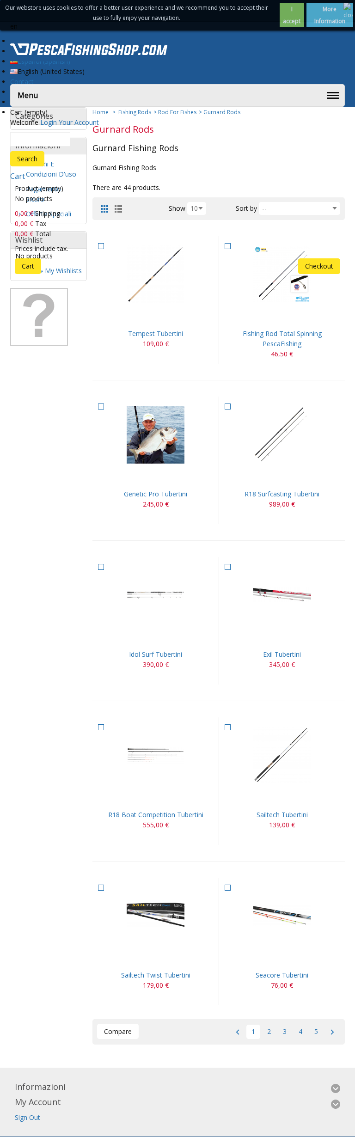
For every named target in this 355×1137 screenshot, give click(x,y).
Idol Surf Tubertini (155, 654)
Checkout (319, 266)
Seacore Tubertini (282, 975)
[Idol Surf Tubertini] (155, 595)
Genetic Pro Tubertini (155, 493)
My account (38, 1101)
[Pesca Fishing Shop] (88, 50)
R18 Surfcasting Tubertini (282, 493)
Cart (17, 176)
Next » (332, 1032)
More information (329, 15)
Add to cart (144, 317)
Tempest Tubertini (155, 333)
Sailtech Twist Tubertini (155, 975)
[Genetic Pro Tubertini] (155, 434)
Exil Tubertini (282, 654)
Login (48, 122)
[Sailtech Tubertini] (282, 755)
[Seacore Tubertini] (282, 915)
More (167, 317)
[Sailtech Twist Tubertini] (155, 915)
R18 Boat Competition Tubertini (155, 814)
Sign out (27, 1117)
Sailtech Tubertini (282, 814)
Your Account (79, 122)
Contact (22, 81)
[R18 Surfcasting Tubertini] (282, 434)
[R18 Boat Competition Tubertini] (155, 755)
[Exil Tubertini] (282, 595)
